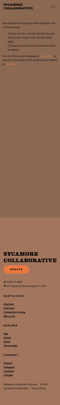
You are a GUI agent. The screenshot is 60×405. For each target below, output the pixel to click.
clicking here (46, 56)
